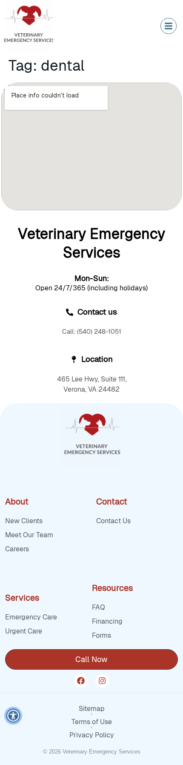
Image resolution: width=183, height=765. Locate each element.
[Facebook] (81, 681)
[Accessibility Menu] (13, 715)
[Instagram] (102, 681)
